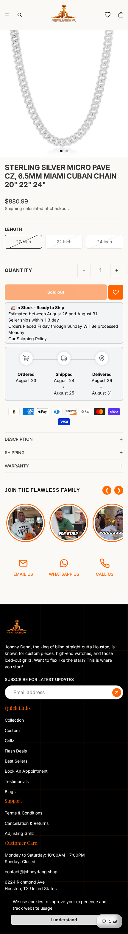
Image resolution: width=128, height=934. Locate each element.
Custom (12, 730)
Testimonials (17, 781)
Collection (14, 720)
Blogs (10, 791)
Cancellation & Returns (27, 822)
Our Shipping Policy (27, 338)
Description (19, 439)
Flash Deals (16, 750)
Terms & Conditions (23, 812)
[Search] (19, 14)
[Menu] (7, 15)
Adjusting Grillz (20, 833)
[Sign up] (116, 692)
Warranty (17, 465)
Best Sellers (16, 760)
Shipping (14, 452)
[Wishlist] (107, 14)
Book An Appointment (26, 771)
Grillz (9, 740)
